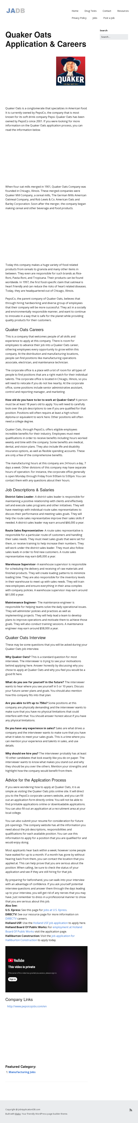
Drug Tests (90, 10)
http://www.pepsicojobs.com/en (27, 1006)
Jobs (95, 18)
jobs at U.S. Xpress (55, 910)
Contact (107, 10)
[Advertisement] (46, 111)
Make (18, 1113)
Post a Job (109, 18)
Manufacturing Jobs (22, 1072)
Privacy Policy (79, 18)
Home (75, 10)
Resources (123, 10)
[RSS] (131, 1110)
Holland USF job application (50, 923)
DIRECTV (11, 918)
